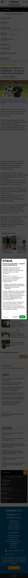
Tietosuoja (5, 317)
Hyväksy (22, 316)
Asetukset (15, 316)
